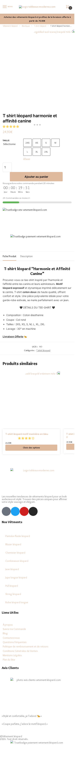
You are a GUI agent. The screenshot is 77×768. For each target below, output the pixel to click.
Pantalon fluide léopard (17, 536)
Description (26, 256)
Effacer (26, 158)
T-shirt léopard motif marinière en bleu (26, 434)
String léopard (13, 594)
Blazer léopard (13, 544)
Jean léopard (12, 569)
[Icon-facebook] (6, 511)
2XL (46, 151)
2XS (27, 142)
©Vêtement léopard (11, 736)
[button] (26, 438)
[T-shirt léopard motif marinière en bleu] (31, 400)
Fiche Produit (9, 256)
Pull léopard (11, 585)
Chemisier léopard (15, 552)
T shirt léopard (40, 25)
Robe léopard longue (16, 602)
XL (36, 151)
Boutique (26, 25)
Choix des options (31, 447)
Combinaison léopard (16, 561)
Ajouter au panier (36, 176)
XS (36, 142)
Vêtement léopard (10, 25)
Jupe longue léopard (16, 577)
